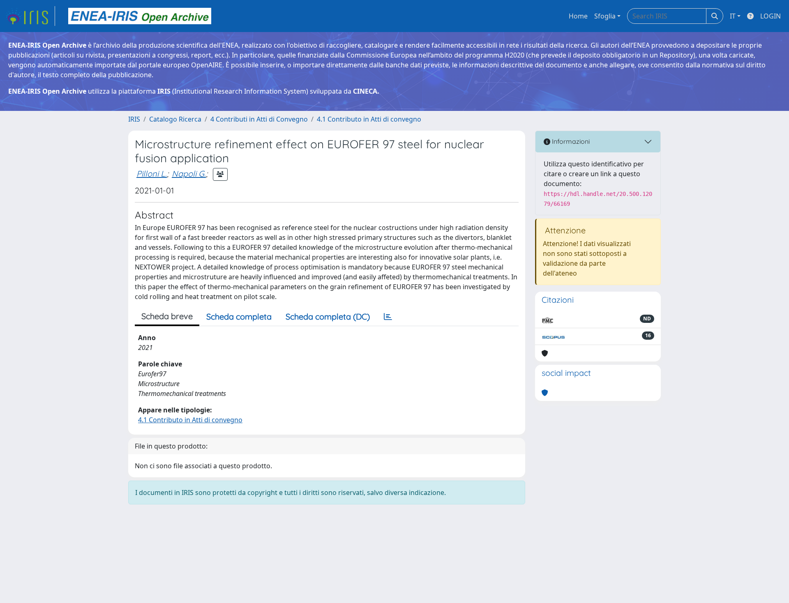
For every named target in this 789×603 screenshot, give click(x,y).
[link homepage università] (140, 16)
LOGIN (770, 16)
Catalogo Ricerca (175, 119)
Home (578, 16)
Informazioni (570, 141)
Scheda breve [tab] (167, 316)
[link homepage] (30, 16)
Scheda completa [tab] (239, 316)
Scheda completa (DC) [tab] (328, 316)
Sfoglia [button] (605, 16)
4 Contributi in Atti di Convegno (259, 119)
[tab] (388, 316)
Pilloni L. (151, 173)
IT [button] (733, 16)
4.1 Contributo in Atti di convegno (369, 119)
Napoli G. (189, 173)
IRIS (134, 119)
